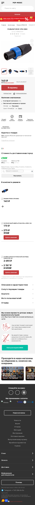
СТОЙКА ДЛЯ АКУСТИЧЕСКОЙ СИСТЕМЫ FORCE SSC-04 (16, 257)
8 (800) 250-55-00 (19, 487)
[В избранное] (29, 87)
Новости (17, 420)
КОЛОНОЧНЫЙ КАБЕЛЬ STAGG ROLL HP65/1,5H (18, 223)
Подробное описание (8, 140)
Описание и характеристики (14, 285)
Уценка (17, 446)
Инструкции (17, 433)
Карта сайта (4, 493)
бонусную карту (9, 82)
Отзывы (5, 303)
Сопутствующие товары (12, 289)
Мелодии (17, 430)
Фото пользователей (11, 298)
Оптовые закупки (17, 436)
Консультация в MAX (15, 348)
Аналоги (5, 294)
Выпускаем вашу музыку (17, 439)
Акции (17, 424)
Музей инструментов (17, 443)
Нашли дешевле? (21, 82)
